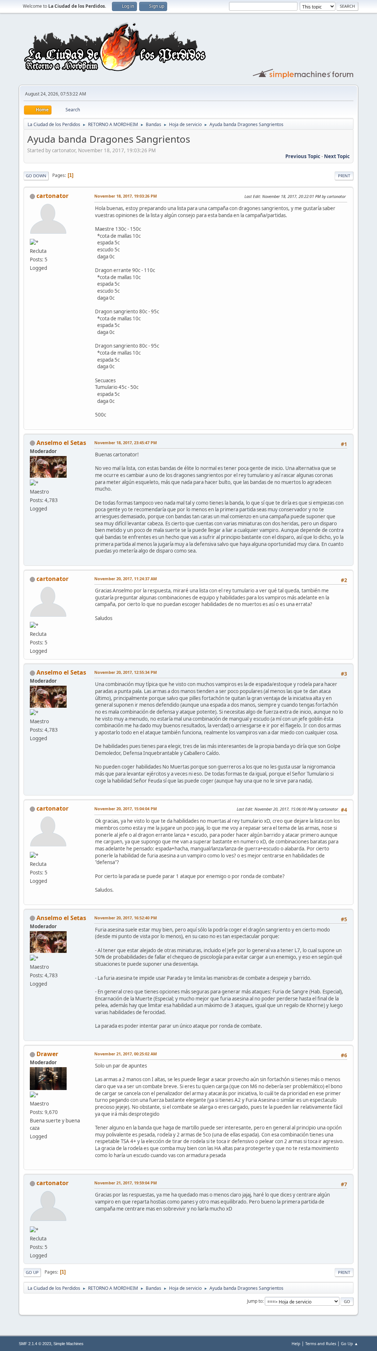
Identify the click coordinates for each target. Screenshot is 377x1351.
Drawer (47, 1054)
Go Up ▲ (349, 1343)
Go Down (36, 175)
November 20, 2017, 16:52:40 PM (125, 917)
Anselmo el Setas (61, 443)
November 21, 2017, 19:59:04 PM (125, 1182)
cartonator (52, 196)
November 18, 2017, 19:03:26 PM (125, 196)
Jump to (255, 1301)
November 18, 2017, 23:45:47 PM (125, 442)
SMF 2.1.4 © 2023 (35, 1343)
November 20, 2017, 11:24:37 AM (125, 578)
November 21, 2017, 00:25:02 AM (125, 1053)
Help (296, 1343)
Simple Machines (68, 1343)
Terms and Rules (320, 1343)
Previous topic (302, 156)
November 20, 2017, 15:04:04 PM (125, 808)
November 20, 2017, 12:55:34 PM (125, 672)
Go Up (32, 1272)
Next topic (337, 156)
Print (344, 175)
